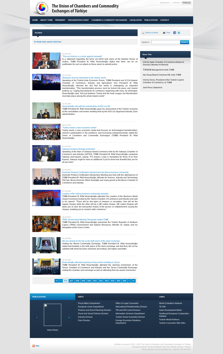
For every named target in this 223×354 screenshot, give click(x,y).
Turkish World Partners (169, 319)
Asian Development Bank (170, 310)
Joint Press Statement (152, 87)
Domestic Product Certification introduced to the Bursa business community (95, 172)
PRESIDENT (60, 20)
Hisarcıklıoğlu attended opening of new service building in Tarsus (91, 262)
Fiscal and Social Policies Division (93, 313)
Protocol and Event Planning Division (94, 310)
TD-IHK (162, 307)
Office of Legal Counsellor (127, 303)
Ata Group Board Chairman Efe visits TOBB (162, 75)
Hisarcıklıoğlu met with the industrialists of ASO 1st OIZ (86, 106)
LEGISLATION (136, 20)
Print (168, 33)
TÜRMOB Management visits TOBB (158, 70)
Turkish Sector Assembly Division (130, 317)
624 (112, 281)
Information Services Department (130, 313)
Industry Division (85, 317)
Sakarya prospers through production (78, 149)
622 (101, 281)
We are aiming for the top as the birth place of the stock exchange (91, 241)
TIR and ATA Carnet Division (128, 310)
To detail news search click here (47, 42)
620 (89, 281)
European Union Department (91, 307)
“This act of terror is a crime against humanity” (82, 56)
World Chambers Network (170, 303)
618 (77, 281)
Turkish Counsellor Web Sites (172, 323)
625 (118, 281)
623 (107, 281)
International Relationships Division (131, 307)
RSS (37, 346)
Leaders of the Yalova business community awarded (85, 194)
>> (133, 281)
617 (71, 281)
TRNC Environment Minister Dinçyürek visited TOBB (85, 219)
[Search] (184, 44)
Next (69, 317)
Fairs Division (84, 320)
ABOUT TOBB (46, 20)
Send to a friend (151, 33)
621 (95, 281)
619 (83, 281)
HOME (35, 20)
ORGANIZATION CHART (78, 20)
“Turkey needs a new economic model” (79, 128)
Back (36, 317)
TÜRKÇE (186, 3)
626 (124, 281)
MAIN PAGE (164, 3)
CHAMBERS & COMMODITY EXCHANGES (109, 20)
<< (57, 281)
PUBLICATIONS (151, 20)
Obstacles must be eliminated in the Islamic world (84, 78)
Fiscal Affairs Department (89, 303)
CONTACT (177, 3)
